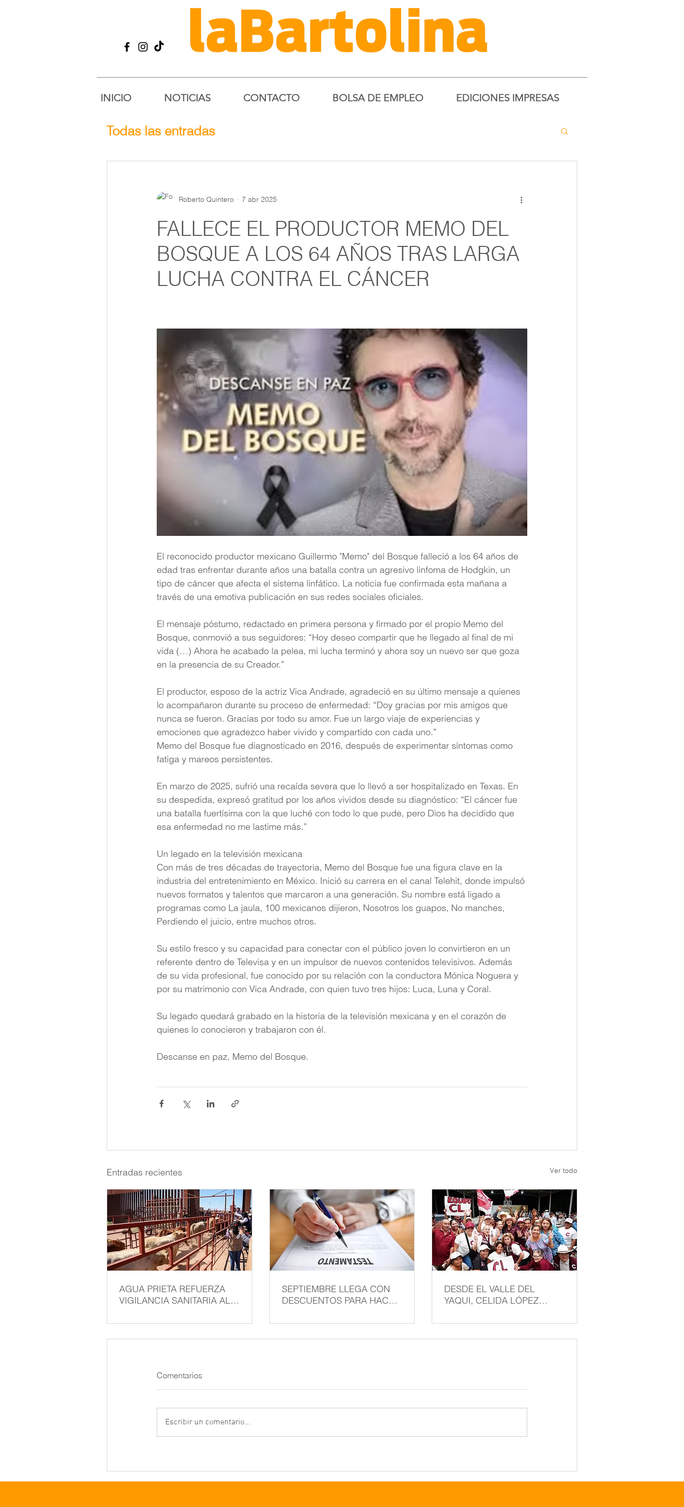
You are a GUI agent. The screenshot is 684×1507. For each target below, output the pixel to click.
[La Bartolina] (127, 47)
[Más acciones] (521, 199)
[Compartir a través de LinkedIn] (210, 1103)
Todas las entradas (161, 131)
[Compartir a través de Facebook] (161, 1103)
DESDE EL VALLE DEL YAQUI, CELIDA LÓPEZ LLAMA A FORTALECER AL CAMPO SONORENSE (499, 1294)
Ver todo (563, 1170)
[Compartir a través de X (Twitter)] (186, 1103)
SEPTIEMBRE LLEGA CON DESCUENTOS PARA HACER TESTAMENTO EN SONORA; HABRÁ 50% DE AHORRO (341, 1294)
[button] (564, 131)
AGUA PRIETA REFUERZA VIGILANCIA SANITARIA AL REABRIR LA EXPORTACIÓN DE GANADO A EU (177, 1294)
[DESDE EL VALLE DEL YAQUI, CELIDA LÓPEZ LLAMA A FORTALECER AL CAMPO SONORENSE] (504, 1230)
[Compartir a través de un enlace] (235, 1103)
